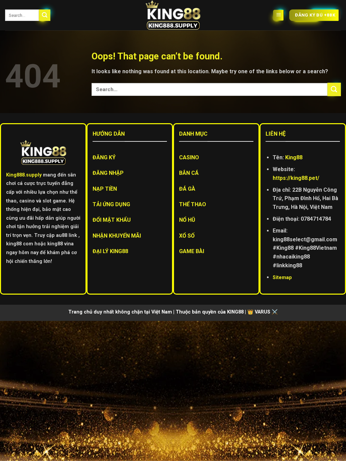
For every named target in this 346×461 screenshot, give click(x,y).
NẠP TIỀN (105, 189)
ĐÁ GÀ (187, 189)
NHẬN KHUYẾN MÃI (117, 236)
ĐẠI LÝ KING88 (110, 251)
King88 (293, 157)
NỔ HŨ (187, 220)
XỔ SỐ (187, 236)
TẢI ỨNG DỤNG (111, 204)
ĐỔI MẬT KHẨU (112, 220)
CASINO (189, 157)
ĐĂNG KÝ (104, 157)
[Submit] (44, 15)
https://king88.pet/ (296, 178)
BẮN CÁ (189, 173)
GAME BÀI (191, 251)
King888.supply (24, 175)
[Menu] (278, 15)
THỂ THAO (192, 204)
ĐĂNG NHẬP (108, 173)
